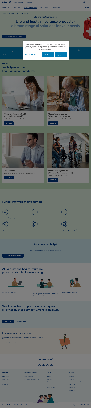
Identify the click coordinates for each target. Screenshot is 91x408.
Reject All (48, 54)
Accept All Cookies (61, 54)
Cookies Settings (30, 55)
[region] (46, 50)
